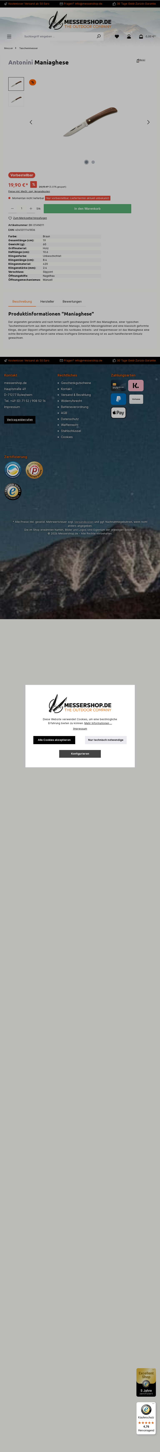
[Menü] (153, 1404)
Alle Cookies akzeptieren (54, 739)
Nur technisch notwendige (105, 739)
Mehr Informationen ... (98, 723)
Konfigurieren (80, 753)
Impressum (80, 728)
